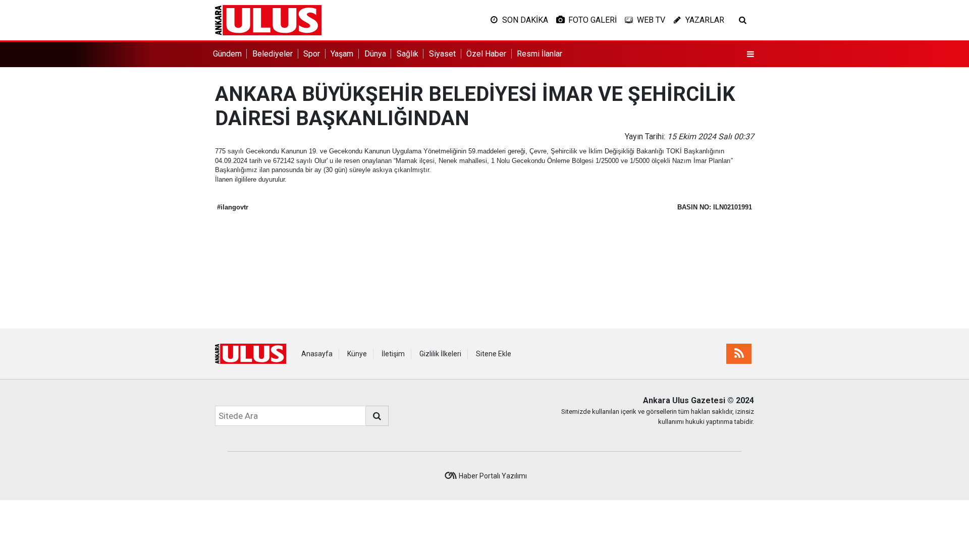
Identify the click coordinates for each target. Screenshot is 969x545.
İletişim (393, 354)
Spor (311, 54)
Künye (357, 354)
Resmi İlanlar (539, 54)
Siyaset (442, 54)
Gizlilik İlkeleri (440, 354)
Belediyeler (272, 54)
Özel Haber (486, 54)
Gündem (227, 54)
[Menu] (750, 54)
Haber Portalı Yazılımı (493, 476)
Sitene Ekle (493, 354)
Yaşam (342, 54)
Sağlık (407, 54)
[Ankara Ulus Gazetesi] (268, 19)
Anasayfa (317, 354)
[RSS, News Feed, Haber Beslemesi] (738, 354)
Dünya (375, 54)
